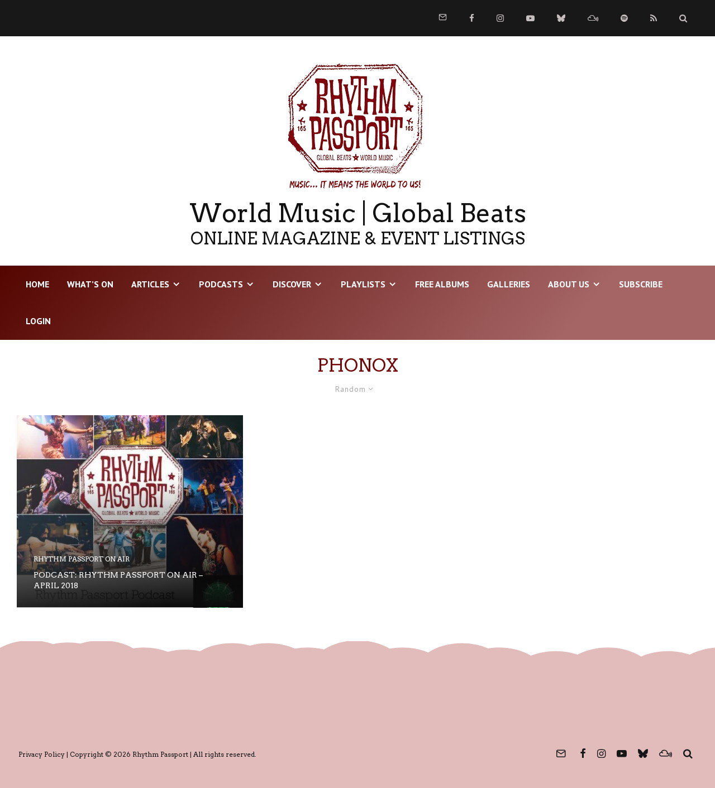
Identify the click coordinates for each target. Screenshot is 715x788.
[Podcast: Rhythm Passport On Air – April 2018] (130, 511)
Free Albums (442, 284)
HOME (37, 284)
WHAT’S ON (90, 284)
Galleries (508, 284)
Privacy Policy (41, 754)
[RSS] (653, 18)
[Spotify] (624, 18)
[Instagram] (500, 18)
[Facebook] (471, 18)
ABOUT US (568, 284)
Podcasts (221, 284)
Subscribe (640, 284)
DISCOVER (292, 284)
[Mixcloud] (592, 18)
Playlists (363, 284)
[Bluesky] (561, 18)
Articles (150, 284)
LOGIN (38, 320)
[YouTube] (530, 18)
